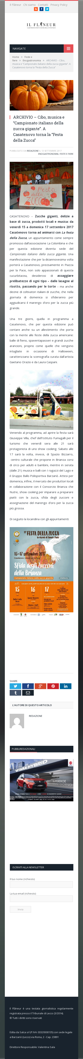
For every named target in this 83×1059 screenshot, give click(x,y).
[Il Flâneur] (42, 25)
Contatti (43, 5)
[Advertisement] (42, 645)
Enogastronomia (48, 153)
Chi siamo (29, 5)
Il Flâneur (15, 5)
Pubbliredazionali (23, 749)
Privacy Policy (58, 5)
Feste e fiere (66, 153)
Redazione (33, 150)
